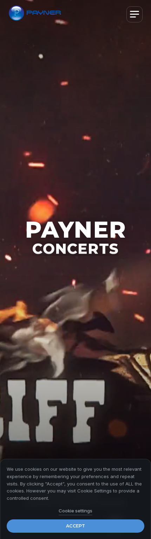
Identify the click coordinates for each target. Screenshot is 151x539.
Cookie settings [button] (75, 510)
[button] (134, 14)
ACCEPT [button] (75, 525)
